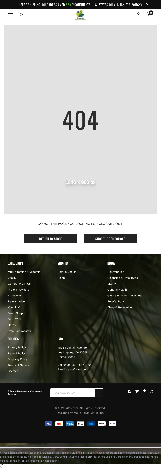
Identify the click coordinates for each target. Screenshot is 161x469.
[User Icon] (138, 15)
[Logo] (80, 14)
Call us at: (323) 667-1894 (74, 364)
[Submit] (99, 393)
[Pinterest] (144, 391)
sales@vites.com (77, 369)
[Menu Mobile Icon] (10, 15)
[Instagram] (151, 391)
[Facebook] (129, 391)
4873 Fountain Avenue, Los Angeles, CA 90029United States (73, 352)
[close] (147, 4)
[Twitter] (137, 391)
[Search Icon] (21, 15)
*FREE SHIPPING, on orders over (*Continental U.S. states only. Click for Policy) (80, 4)
